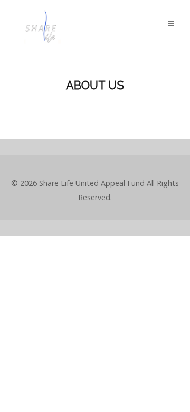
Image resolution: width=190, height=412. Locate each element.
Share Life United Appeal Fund (92, 183)
